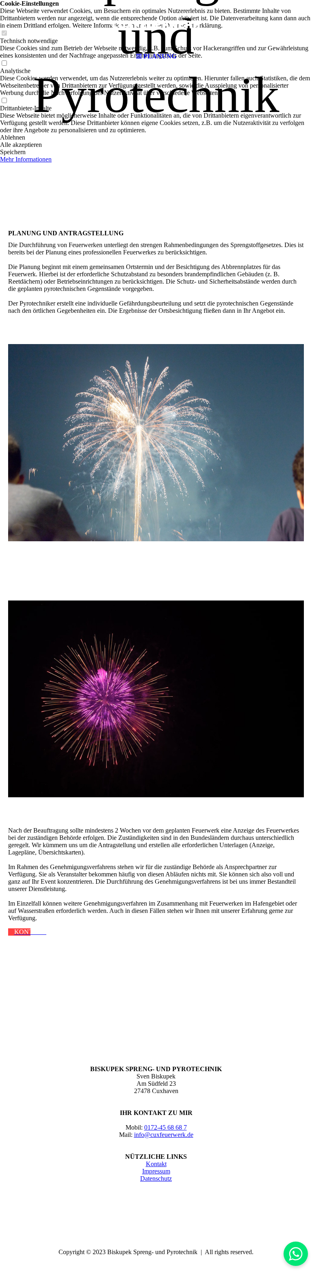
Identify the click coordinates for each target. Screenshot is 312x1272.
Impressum (156, 1171)
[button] (156, 137)
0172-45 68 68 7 (165, 1127)
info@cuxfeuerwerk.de (163, 1134)
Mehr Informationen (26, 159)
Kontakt (156, 1163)
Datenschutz (156, 1178)
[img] (156, 24)
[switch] (4, 100)
